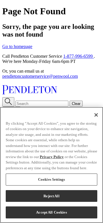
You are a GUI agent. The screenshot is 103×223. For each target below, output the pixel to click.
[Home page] (51, 90)
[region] (51, 165)
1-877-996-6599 (78, 56)
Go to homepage (17, 46)
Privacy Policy (52, 157)
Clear (76, 103)
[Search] (8, 102)
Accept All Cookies (51, 212)
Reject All (51, 196)
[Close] (96, 115)
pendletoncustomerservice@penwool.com (40, 76)
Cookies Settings (51, 179)
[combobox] (41, 104)
